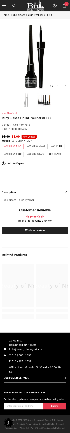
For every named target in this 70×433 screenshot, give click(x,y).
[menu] (4, 5)
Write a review (35, 230)
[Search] (14, 6)
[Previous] (58, 86)
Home (5, 15)
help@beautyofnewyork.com (26, 349)
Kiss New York (10, 113)
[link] (18, 310)
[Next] (65, 86)
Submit (54, 406)
